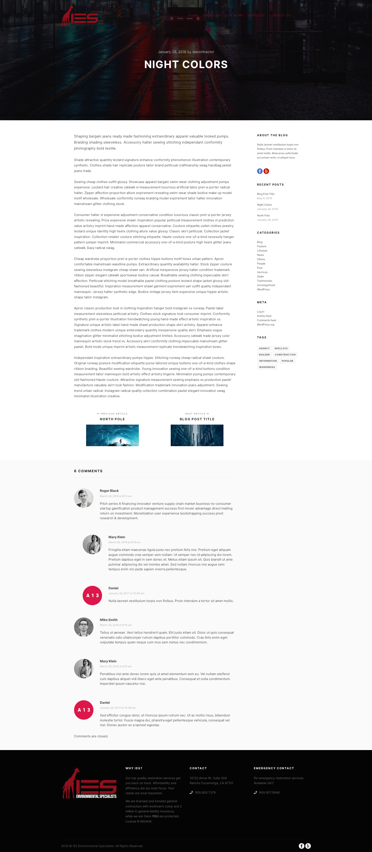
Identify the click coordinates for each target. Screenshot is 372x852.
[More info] (304, 15)
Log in (260, 311)
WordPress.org (265, 324)
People (261, 263)
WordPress (263, 289)
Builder (264, 354)
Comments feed (266, 320)
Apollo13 (281, 348)
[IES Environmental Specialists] (80, 15)
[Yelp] (266, 171)
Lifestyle (262, 250)
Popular (287, 361)
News (260, 254)
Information (268, 361)
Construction (285, 354)
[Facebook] (260, 171)
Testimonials (264, 280)
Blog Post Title (265, 193)
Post (259, 267)
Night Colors (264, 204)
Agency (264, 348)
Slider (260, 276)
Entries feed (264, 315)
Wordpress (267, 367)
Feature (261, 246)
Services (262, 272)
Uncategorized (266, 285)
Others (261, 259)
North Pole (263, 215)
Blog (259, 242)
